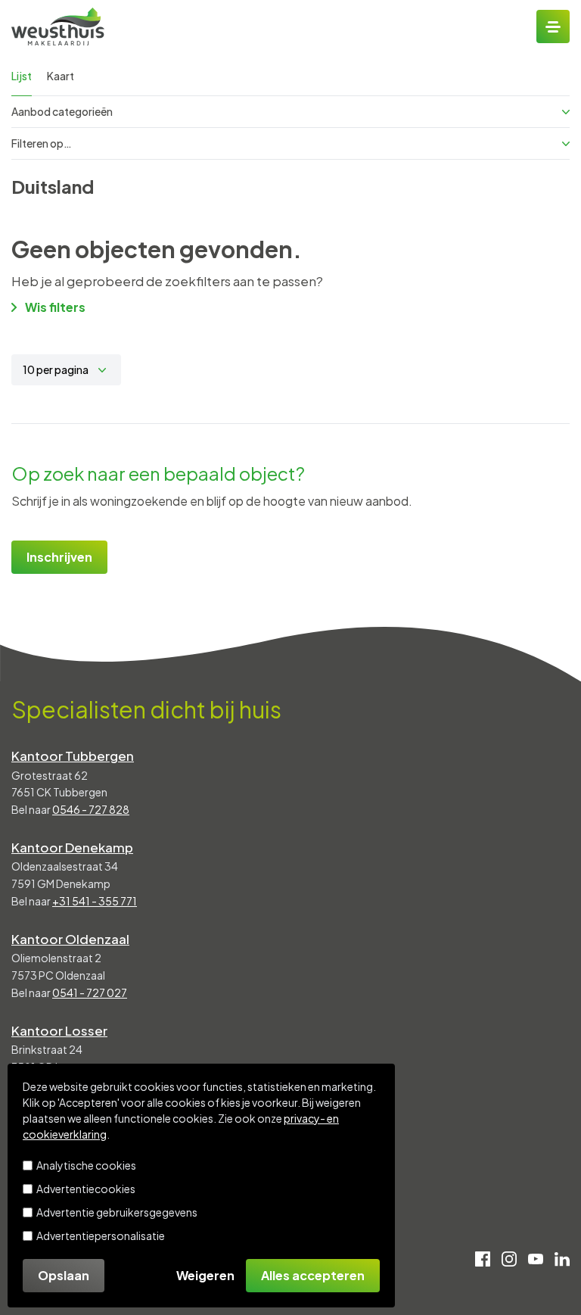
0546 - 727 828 (90, 809)
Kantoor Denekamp (72, 847)
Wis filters (55, 307)
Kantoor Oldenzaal (70, 938)
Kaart (60, 76)
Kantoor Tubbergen (72, 755)
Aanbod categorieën (62, 111)
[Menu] (553, 26)
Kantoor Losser (59, 1030)
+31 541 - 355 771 (94, 901)
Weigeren (205, 1275)
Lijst (21, 76)
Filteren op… (41, 143)
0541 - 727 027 (89, 992)
